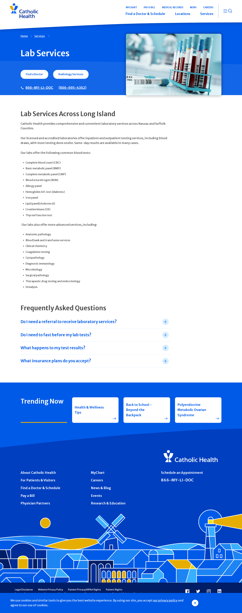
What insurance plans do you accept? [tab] (56, 360)
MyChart (98, 473)
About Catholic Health (38, 473)
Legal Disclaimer (24, 589)
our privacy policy (165, 600)
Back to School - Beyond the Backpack (139, 410)
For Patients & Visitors (38, 480)
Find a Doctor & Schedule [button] (145, 14)
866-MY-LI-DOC (39, 87)
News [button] (193, 7)
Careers (97, 480)
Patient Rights (114, 589)
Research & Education (108, 503)
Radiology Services (70, 74)
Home (24, 36)
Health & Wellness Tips (89, 410)
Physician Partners (35, 503)
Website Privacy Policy (50, 589)
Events (96, 496)
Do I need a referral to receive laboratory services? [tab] (69, 321)
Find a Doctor (34, 74)
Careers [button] (208, 7)
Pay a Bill (28, 496)
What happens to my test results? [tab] (53, 347)
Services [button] (206, 14)
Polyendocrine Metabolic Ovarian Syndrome (191, 410)
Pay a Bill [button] (149, 7)
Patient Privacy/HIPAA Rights (84, 589)
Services (39, 36)
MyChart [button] (131, 7)
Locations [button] (182, 14)
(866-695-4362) (72, 87)
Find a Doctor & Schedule (40, 488)
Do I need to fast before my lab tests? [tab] (56, 334)
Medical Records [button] (172, 7)
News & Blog (101, 488)
